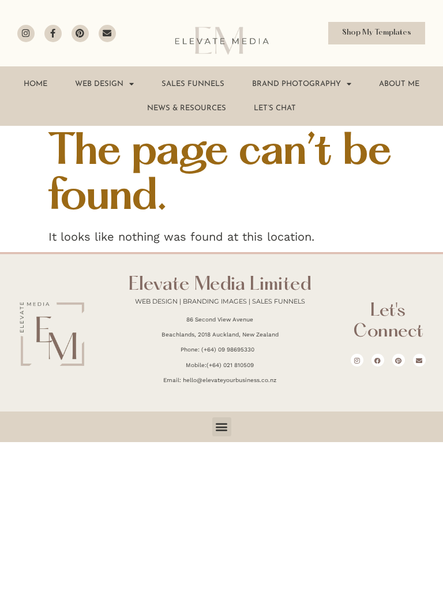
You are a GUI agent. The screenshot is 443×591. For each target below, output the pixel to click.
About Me (399, 84)
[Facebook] (377, 360)
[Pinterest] (80, 33)
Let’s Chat (275, 108)
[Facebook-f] (53, 33)
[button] (221, 426)
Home (35, 84)
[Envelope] (107, 33)
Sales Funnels (193, 84)
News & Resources (186, 108)
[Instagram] (26, 33)
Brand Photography (296, 84)
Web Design (99, 84)
